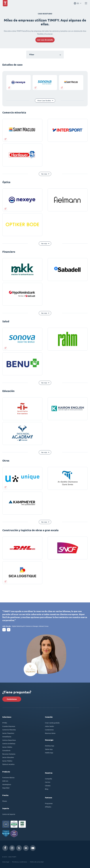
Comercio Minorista (9, 730)
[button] (4, 629)
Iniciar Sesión (49, 726)
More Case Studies (44, 100)
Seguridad (5, 788)
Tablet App (49, 749)
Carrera (47, 782)
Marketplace (6, 784)
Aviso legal (5, 862)
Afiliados (48, 807)
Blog (46, 789)
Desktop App (49, 746)
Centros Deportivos (9, 740)
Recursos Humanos (8, 754)
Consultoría (6, 750)
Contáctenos (12, 699)
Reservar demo (50, 733)
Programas (49, 803)
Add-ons (5, 781)
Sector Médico (7, 747)
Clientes (48, 785)
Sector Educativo (8, 757)
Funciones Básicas (8, 777)
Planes (4, 801)
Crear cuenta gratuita (52, 723)
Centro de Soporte (8, 814)
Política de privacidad (36, 862)
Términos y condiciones (19, 862)
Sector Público (7, 761)
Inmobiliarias (6, 736)
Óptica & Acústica (8, 764)
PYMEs (4, 723)
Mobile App (49, 752)
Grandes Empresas (8, 726)
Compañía (48, 779)
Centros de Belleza (8, 743)
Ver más (44, 174)
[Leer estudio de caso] (18, 82)
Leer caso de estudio (45, 40)
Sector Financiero (8, 733)
